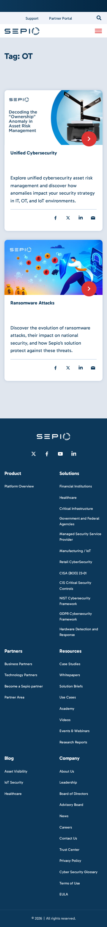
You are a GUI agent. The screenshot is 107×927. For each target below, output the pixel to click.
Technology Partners (20, 675)
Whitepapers (69, 675)
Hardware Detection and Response (78, 632)
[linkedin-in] (73, 453)
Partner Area (14, 697)
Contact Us (68, 838)
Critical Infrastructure (76, 509)
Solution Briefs (71, 686)
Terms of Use (69, 883)
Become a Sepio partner (23, 686)
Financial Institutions (75, 486)
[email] (93, 217)
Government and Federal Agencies (79, 521)
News (63, 816)
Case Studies (69, 664)
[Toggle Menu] (98, 31)
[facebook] (55, 217)
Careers (65, 827)
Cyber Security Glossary (78, 872)
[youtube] (60, 453)
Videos (64, 720)
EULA (63, 894)
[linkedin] (80, 217)
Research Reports (73, 742)
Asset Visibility (15, 771)
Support (32, 18)
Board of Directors (73, 794)
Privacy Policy (70, 861)
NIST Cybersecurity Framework (74, 601)
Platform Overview (19, 486)
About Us (66, 771)
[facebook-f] (47, 453)
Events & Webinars (74, 731)
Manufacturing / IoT (75, 551)
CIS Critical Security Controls (75, 585)
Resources (70, 651)
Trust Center (69, 850)
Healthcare (68, 497)
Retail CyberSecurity (75, 562)
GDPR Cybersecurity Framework (75, 616)
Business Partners (18, 664)
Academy (66, 708)
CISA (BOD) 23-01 (72, 573)
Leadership (68, 782)
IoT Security (13, 782)
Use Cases (67, 697)
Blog (9, 758)
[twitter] (68, 217)
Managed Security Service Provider (80, 537)
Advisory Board (71, 805)
